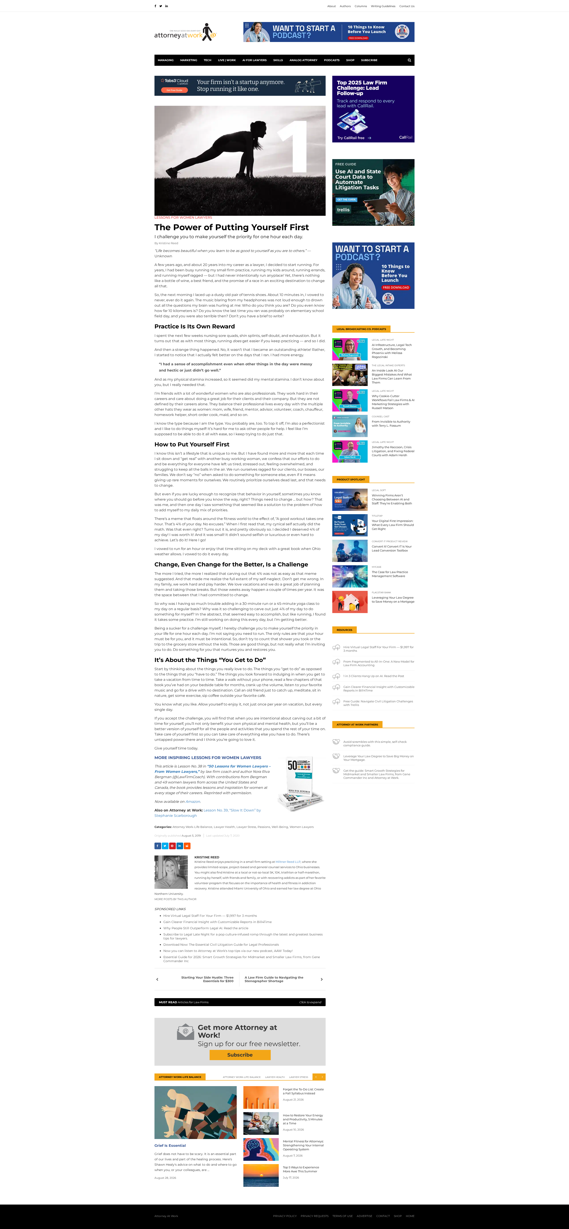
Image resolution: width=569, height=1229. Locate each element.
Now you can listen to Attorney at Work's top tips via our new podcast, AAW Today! (228, 951)
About (331, 6)
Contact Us (407, 6)
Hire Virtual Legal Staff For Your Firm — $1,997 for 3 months (210, 916)
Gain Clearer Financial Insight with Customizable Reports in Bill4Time (217, 922)
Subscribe (369, 60)
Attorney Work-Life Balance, (192, 827)
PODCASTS (332, 60)
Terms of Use (343, 1216)
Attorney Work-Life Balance (242, 1077)
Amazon (192, 801)
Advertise (364, 1216)
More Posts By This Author (175, 899)
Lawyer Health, (225, 827)
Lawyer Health (275, 1077)
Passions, (264, 827)
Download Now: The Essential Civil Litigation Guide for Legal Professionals (221, 945)
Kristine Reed (168, 243)
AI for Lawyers (254, 60)
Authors (345, 6)
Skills (278, 60)
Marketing (188, 60)
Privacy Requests (315, 1216)
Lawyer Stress (298, 1077)
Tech (207, 60)
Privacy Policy (285, 1216)
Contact (383, 1216)
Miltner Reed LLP (288, 861)
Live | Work (227, 60)
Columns (361, 6)
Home (410, 1216)
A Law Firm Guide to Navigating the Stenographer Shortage (274, 979)
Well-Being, (280, 827)
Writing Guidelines (383, 6)
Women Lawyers (302, 827)
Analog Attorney (303, 60)
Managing (166, 60)
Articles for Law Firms (240, 1002)
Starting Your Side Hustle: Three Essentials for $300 (207, 979)
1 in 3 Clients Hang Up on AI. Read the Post (373, 676)
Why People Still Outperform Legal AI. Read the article (205, 928)
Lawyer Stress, (246, 827)
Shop (350, 60)
